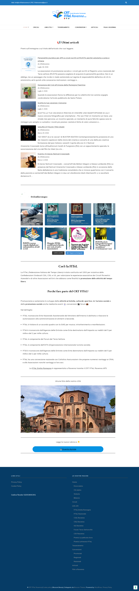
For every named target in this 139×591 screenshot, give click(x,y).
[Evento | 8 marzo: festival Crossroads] (28, 160)
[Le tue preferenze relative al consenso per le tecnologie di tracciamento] (135, 587)
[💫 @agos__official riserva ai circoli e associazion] (32, 214)
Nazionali (77, 561)
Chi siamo (77, 490)
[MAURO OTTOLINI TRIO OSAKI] (28, 133)
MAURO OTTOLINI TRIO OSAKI (51, 127)
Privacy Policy (16, 482)
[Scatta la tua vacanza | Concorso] (28, 109)
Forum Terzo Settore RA (83, 530)
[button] (23, 409)
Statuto (77, 494)
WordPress (98, 587)
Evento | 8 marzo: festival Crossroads (54, 154)
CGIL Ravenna (79, 518)
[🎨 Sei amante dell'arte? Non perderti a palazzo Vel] (80, 214)
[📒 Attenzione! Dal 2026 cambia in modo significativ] (32, 238)
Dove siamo (78, 486)
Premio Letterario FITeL (83, 542)
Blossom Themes (79, 587)
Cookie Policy (16, 486)
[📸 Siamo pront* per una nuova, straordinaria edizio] (104, 238)
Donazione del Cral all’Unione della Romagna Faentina (61, 85)
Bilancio (77, 498)
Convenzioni (80, 27)
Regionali (77, 557)
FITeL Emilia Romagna (41, 368)
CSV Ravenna (79, 534)
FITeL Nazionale (80, 514)
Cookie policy (47, 587)
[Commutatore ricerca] (126, 2)
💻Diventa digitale (68, 449)
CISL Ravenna (79, 522)
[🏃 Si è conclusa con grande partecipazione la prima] (80, 238)
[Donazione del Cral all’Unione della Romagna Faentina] (28, 91)
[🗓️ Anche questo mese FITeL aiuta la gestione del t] (56, 238)
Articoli (94, 27)
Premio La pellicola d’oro (83, 538)
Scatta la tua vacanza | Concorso (52, 103)
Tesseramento (63, 27)
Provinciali (78, 553)
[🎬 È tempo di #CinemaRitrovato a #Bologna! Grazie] (104, 214)
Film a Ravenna (110, 27)
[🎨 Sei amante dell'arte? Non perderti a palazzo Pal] (56, 214)
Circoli (36, 27)
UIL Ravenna (78, 526)
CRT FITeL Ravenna (35, 587)
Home (25, 27)
